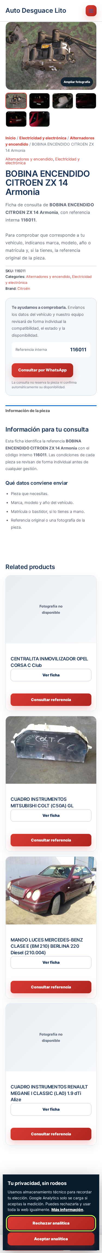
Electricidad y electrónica (42, 138)
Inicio (10, 138)
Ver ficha (51, 675)
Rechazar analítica (51, 1223)
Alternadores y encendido (29, 159)
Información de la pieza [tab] (27, 410)
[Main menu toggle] (91, 10)
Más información (67, 1209)
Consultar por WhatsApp (42, 370)
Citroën (23, 288)
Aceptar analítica (51, 1238)
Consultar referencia (51, 699)
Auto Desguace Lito (35, 10)
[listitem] (16, 101)
